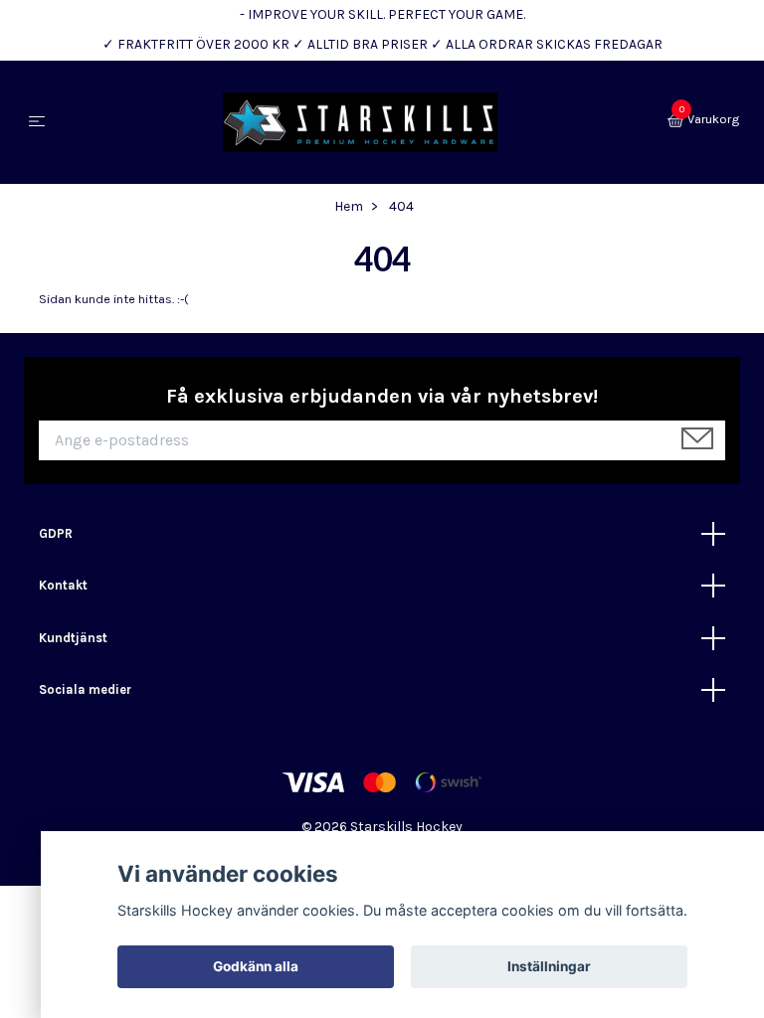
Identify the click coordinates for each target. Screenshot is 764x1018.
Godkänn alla (255, 966)
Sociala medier (85, 689)
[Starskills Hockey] (360, 122)
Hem (348, 206)
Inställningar (549, 966)
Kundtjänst (73, 637)
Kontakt (63, 585)
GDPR (56, 533)
